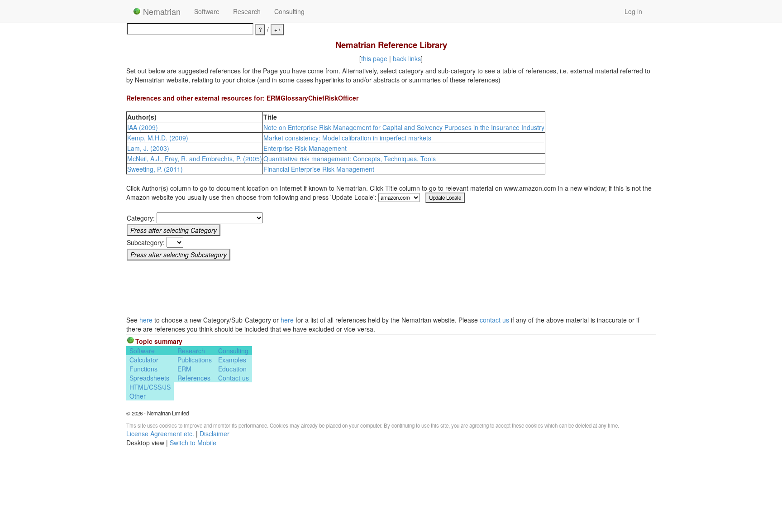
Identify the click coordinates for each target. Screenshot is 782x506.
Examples (232, 359)
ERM (184, 368)
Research (247, 11)
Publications (194, 359)
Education (232, 368)
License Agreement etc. (160, 433)
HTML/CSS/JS (150, 386)
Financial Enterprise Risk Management (318, 168)
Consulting (289, 11)
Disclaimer (214, 433)
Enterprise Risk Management (305, 148)
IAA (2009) (142, 127)
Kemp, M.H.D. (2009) (157, 137)
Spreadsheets (149, 377)
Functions (143, 368)
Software (206, 11)
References (193, 377)
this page (374, 58)
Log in (633, 11)
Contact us (233, 377)
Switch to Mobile (193, 442)
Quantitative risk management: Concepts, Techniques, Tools (349, 158)
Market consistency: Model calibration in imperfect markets (347, 137)
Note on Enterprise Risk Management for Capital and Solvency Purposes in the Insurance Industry (403, 127)
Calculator (143, 359)
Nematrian (161, 11)
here (146, 319)
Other (137, 395)
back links (407, 58)
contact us (494, 319)
